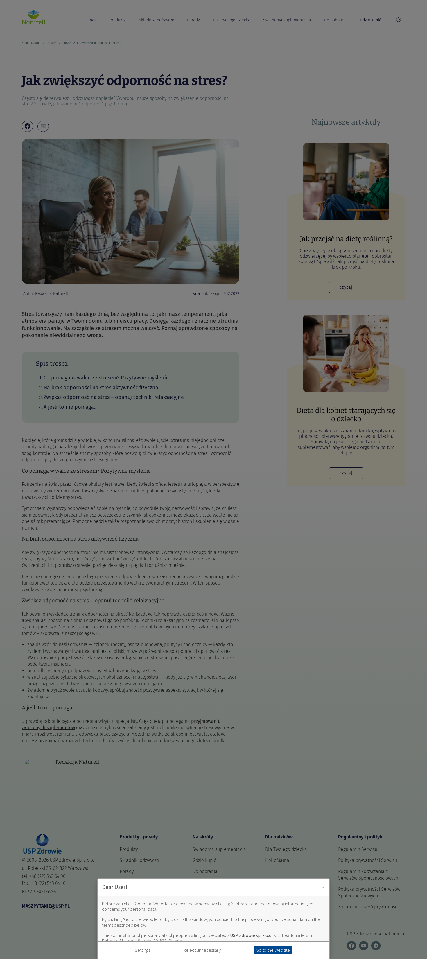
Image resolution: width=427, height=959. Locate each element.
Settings (142, 950)
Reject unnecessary (202, 950)
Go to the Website (273, 950)
